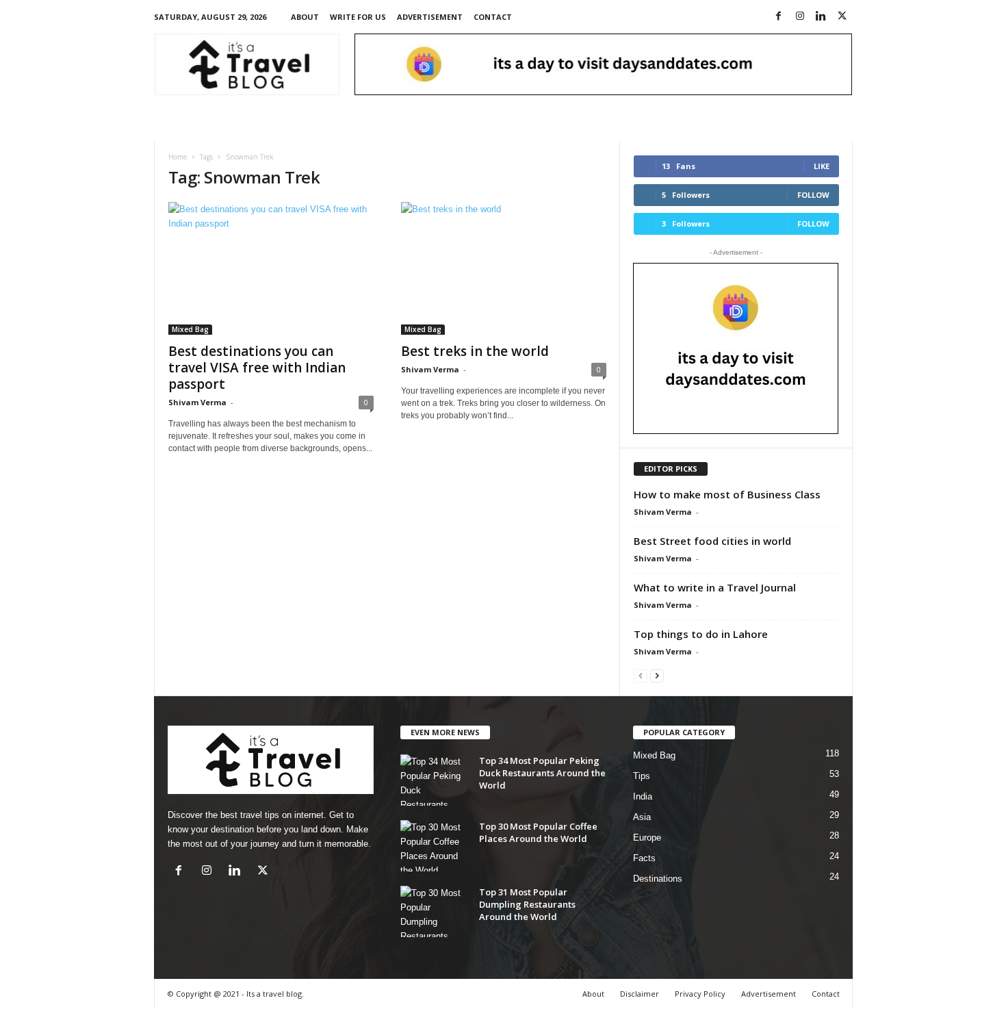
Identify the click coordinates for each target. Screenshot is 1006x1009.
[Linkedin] (821, 17)
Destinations (657, 878)
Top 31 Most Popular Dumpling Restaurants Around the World (527, 904)
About (305, 17)
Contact (493, 17)
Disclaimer (639, 993)
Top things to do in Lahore (701, 634)
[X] (842, 17)
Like (821, 166)
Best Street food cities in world (712, 541)
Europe (647, 837)
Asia (642, 817)
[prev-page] (640, 675)
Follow (813, 195)
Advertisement (430, 17)
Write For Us (358, 17)
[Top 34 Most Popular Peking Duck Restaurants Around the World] (434, 780)
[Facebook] (779, 17)
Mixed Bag (190, 329)
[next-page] (657, 675)
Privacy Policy (700, 993)
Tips (641, 776)
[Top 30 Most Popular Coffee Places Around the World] (434, 845)
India (642, 796)
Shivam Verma (197, 402)
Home (177, 157)
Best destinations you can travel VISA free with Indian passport (257, 367)
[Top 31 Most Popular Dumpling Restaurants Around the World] (434, 911)
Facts (644, 858)
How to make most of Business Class (727, 494)
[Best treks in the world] (503, 268)
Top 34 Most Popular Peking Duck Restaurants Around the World (542, 772)
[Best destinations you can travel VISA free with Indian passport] (271, 268)
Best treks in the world (475, 351)
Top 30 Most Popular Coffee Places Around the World (538, 832)
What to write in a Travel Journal (715, 587)
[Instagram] (800, 17)
